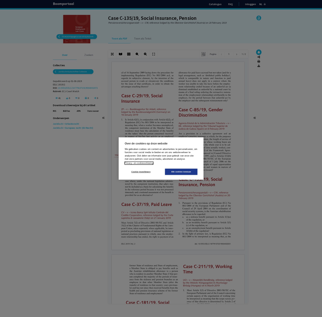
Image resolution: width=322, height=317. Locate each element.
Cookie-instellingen (140, 172)
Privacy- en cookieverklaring (139, 163)
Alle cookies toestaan (181, 172)
